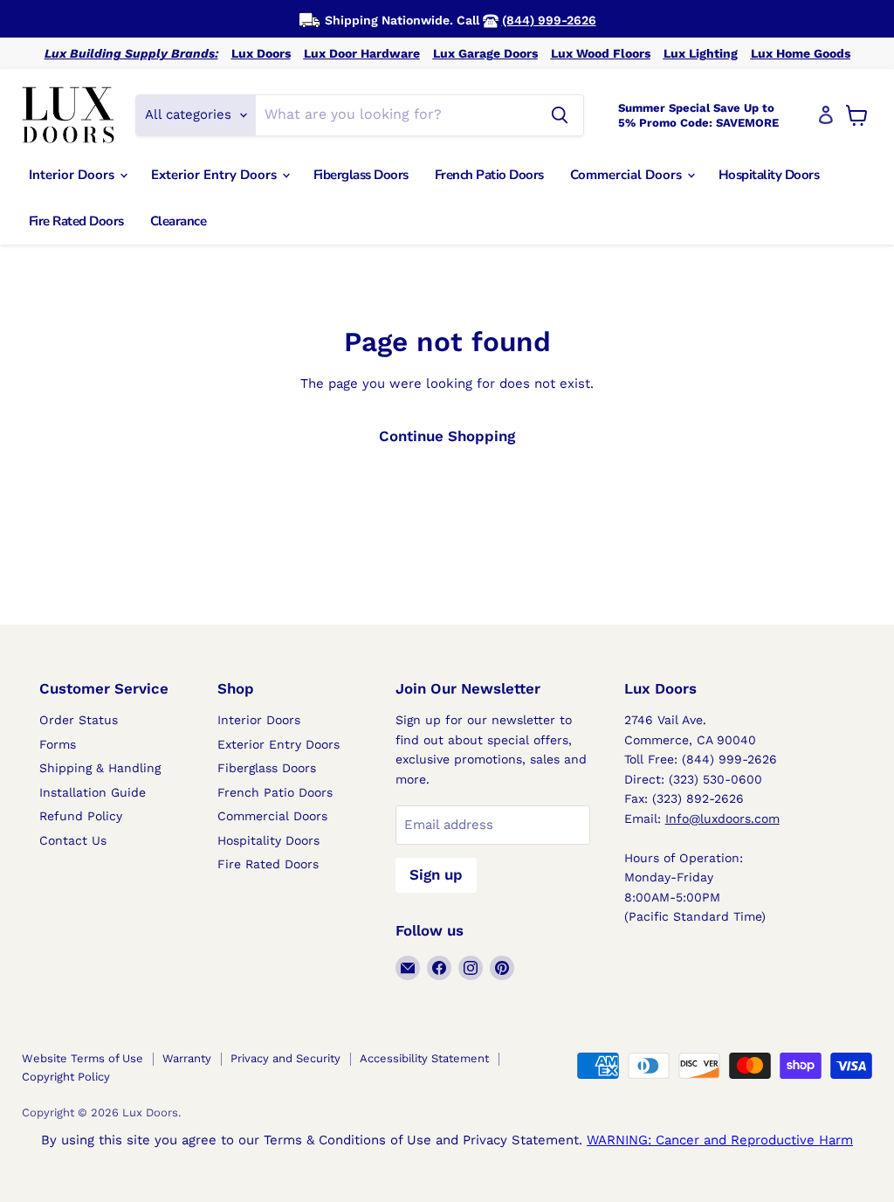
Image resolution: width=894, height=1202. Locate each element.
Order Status (78, 720)
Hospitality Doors (769, 174)
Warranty (186, 1058)
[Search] (559, 115)
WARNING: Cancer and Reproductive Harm (720, 1140)
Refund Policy (80, 816)
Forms (57, 744)
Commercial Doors (627, 174)
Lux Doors (261, 53)
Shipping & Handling (100, 768)
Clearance (178, 221)
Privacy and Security (285, 1058)
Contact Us (73, 840)
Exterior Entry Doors (215, 174)
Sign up (436, 874)
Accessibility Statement (424, 1058)
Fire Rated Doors (76, 221)
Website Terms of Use (82, 1058)
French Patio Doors (489, 174)
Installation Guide (92, 792)
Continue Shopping (447, 436)
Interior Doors (73, 174)
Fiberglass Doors (361, 174)
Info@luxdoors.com (722, 819)
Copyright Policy (66, 1076)
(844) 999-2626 (549, 20)
